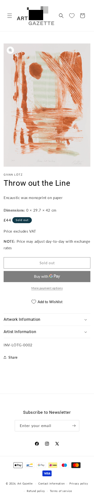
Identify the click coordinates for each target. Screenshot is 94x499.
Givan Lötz (13, 174)
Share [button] (13, 357)
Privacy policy (78, 483)
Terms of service (61, 490)
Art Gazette (25, 483)
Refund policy (36, 490)
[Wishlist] (72, 15)
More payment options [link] (47, 288)
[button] (9, 15)
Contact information (51, 483)
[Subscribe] (73, 425)
